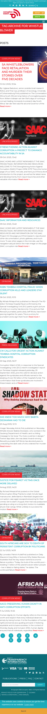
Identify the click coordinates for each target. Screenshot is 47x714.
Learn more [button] (29, 705)
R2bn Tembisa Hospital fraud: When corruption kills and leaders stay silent (21, 290)
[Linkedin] (23, 5)
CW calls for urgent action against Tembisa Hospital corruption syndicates (22, 354)
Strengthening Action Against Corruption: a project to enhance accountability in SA (21, 150)
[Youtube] (16, 5)
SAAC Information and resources (20, 220)
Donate (37, 17)
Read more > (5, 106)
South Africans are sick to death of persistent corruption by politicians (22, 545)
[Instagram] (20, 5)
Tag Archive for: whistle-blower (21, 28)
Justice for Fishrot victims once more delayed (19, 482)
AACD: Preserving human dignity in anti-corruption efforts (21, 605)
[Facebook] (10, 5)
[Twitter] (13, 5)
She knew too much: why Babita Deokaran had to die (19, 419)
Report (37, 13)
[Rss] (26, 5)
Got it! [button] (23, 711)
